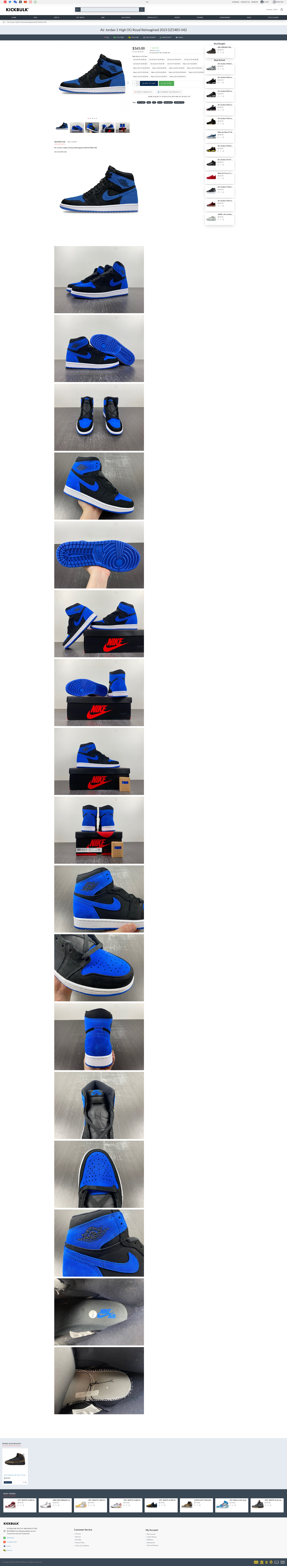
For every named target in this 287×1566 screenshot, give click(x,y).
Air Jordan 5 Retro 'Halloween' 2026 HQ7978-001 (225, 118)
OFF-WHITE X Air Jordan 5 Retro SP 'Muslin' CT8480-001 (274, 1500)
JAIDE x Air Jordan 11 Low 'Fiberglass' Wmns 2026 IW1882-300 (225, 214)
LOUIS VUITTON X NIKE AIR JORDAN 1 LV (203, 1500)
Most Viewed (9, 1494)
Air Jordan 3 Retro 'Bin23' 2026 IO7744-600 (225, 201)
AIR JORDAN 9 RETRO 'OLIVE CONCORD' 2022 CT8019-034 (225, 47)
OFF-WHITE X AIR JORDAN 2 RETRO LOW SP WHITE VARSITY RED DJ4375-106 (133, 1500)
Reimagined (168, 102)
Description (59, 142)
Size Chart (72, 142)
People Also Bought (11, 1444)
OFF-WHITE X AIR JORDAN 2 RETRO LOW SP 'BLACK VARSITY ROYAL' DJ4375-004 (168, 1500)
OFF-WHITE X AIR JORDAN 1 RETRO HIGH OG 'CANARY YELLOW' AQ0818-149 (97, 1500)
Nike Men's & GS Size (139, 56)
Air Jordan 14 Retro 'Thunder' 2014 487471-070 (225, 146)
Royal (160, 102)
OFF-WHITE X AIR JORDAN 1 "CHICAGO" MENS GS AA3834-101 (27, 1500)
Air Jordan (141, 102)
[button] (56, 82)
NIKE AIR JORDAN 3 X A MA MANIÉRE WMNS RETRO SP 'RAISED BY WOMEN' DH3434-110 (62, 1500)
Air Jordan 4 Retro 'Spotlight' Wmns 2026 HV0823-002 (225, 77)
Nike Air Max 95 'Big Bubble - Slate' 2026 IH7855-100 (225, 132)
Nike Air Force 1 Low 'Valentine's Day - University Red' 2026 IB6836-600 (225, 173)
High (148, 102)
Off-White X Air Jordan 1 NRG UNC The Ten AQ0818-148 (238, 1500)
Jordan (157, 50)
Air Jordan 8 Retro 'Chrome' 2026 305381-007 (225, 91)
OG (154, 102)
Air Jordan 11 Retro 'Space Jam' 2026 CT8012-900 (225, 187)
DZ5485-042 (179, 102)
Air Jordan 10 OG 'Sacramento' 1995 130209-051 (225, 160)
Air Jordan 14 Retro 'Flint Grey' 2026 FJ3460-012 (225, 64)
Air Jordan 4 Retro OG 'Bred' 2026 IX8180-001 (225, 105)
